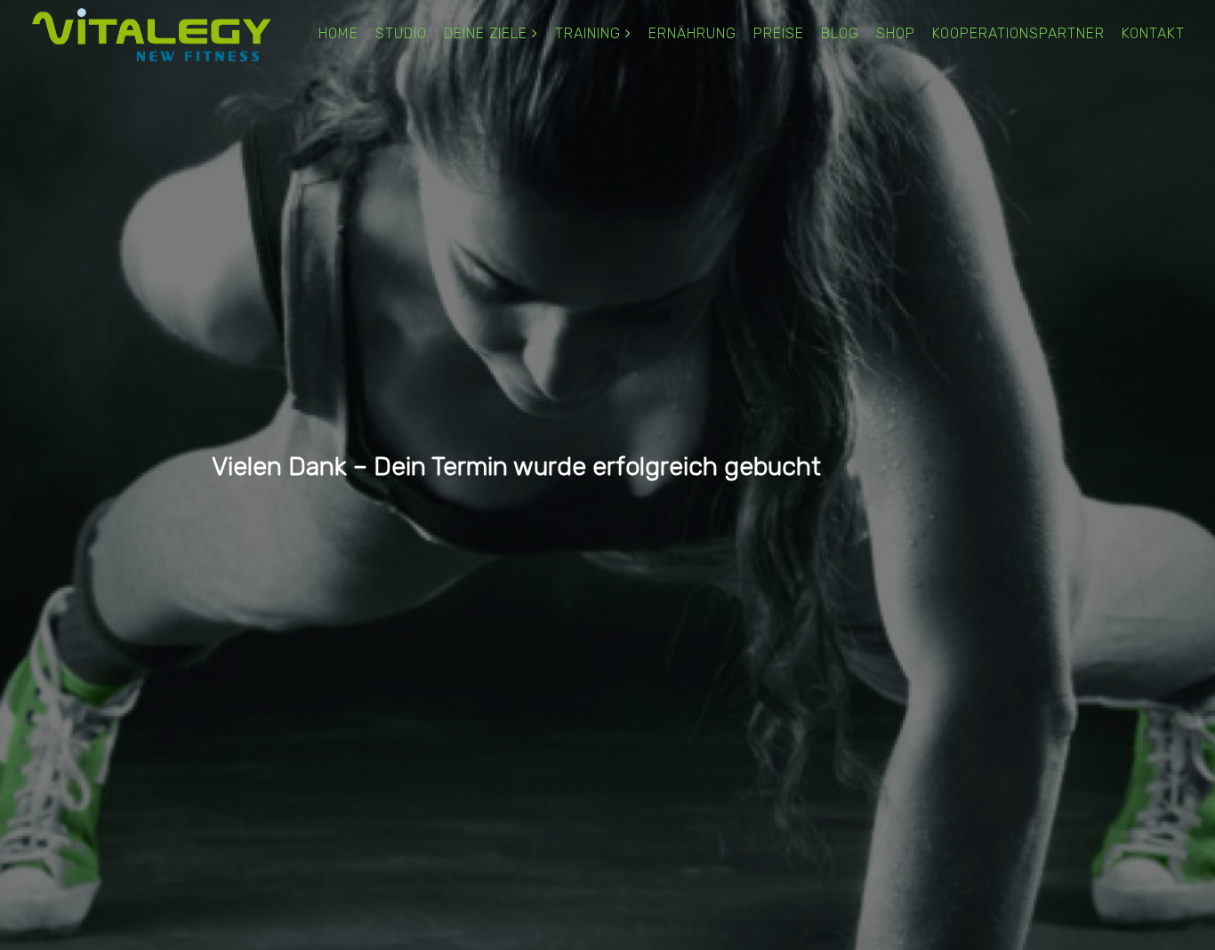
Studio (401, 33)
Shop (895, 33)
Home (338, 33)
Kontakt (1153, 33)
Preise (778, 33)
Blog (840, 33)
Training (588, 33)
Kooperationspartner (1018, 33)
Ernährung (692, 33)
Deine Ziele (485, 33)
